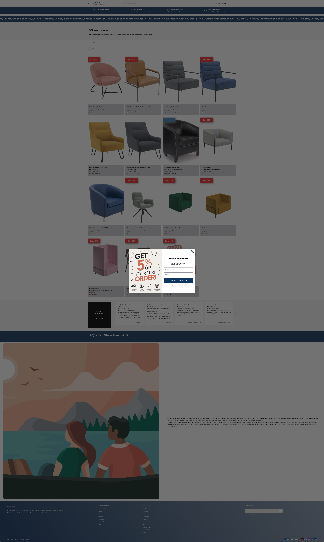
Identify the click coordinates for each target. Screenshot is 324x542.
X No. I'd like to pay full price (178, 286)
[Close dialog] (192, 251)
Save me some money (178, 280)
